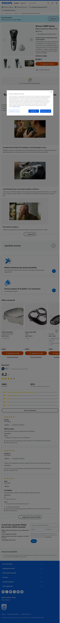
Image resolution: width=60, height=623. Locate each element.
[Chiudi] (50, 92)
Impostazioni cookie (13, 111)
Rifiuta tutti (33, 111)
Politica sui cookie (15, 107)
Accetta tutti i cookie (45, 111)
